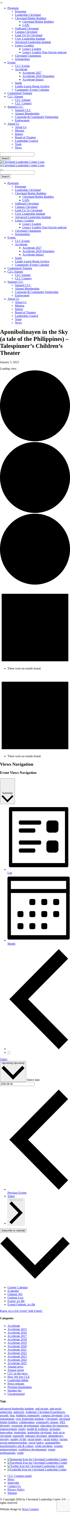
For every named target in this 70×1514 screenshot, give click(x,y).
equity (22, 1429)
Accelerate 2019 (17, 1342)
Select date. (33, 1079)
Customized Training (19, 93)
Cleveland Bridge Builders (30, 18)
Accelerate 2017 (17, 1336)
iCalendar (13, 1290)
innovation (6, 1432)
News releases (15, 1383)
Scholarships (22, 59)
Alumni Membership (27, 113)
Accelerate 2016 (17, 1332)
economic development (25, 1425)
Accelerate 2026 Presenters (38, 76)
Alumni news (15, 1366)
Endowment (22, 120)
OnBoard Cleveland (27, 28)
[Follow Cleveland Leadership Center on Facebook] (37, 1462)
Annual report (15, 1370)
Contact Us (14, 1486)
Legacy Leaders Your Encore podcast (44, 52)
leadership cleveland (39, 1432)
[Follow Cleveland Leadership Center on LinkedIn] (36, 1469)
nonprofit (18, 1435)
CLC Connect (23, 103)
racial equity (35, 1439)
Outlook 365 (14, 1294)
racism (63, 1439)
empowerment (8, 1429)
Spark (18, 83)
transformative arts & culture (16, 1446)
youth (20, 1452)
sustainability (52, 1442)
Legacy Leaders (24, 45)
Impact (19, 134)
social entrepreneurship (13, 1442)
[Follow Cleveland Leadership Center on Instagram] (37, 1459)
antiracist (18, 1412)
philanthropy (55, 1435)
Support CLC (15, 106)
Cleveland (51, 1418)
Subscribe (13, 1482)
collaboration (26, 1422)
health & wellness (37, 1429)
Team (18, 144)
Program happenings (19, 1387)
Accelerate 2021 (17, 1349)
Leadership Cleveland (28, 14)
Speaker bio (14, 1390)
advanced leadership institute (17, 1408)
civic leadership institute (30, 1418)
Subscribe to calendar (13, 1230)
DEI (62, 1422)
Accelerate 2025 (17, 1363)
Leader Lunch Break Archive (32, 86)
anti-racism (41, 1408)
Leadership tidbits (17, 1380)
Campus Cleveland (26, 31)
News (18, 147)
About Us (13, 123)
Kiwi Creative (30, 1509)
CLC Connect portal (19, 1476)
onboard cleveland (36, 1435)
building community (28, 1415)
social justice (36, 1442)
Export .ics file (16, 1301)
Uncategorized (16, 1393)
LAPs (25, 25)
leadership (20, 1432)
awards (4, 1415)
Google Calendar (17, 1287)
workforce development (32, 1449)
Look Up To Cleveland (28, 35)
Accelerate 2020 (17, 1346)
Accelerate (21, 69)
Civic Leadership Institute (30, 38)
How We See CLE (18, 1376)
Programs (13, 8)
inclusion (54, 1429)
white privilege (43, 1446)
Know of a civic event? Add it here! (21, 1310)
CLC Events (22, 65)
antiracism (6, 1412)
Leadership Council (26, 140)
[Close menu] (1, 2)
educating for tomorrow (54, 1425)
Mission (19, 130)
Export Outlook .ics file (21, 1304)
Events (11, 62)
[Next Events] (8, 1053)
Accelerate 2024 (17, 1359)
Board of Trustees (25, 137)
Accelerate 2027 (32, 72)
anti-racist (55, 1408)
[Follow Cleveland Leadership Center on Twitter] (35, 1466)
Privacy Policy (16, 1489)
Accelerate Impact (33, 79)
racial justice (50, 1439)
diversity (5, 1425)
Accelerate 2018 (17, 1339)
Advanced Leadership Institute (33, 42)
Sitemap (12, 1493)
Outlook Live (15, 1297)
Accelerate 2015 (17, 1329)
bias (12, 1415)
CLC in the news (17, 1373)
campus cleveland (51, 1415)
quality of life (18, 1439)
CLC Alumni (15, 96)
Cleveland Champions (28, 55)
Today (3, 1059)
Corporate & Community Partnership (36, 117)
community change (47, 1422)
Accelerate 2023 (17, 1356)
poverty (4, 1439)
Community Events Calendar (32, 89)
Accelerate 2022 (17, 1353)
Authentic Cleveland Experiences (45, 1412)
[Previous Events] (38, 1048)
